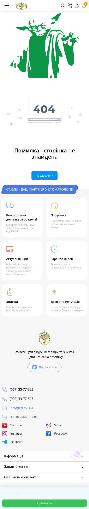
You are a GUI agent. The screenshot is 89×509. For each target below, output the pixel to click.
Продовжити (44, 175)
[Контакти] (70, 5)
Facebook (60, 433)
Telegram (16, 442)
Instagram (17, 433)
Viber (57, 425)
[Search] (63, 5)
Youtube (16, 425)
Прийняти (44, 503)
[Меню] (6, 5)
